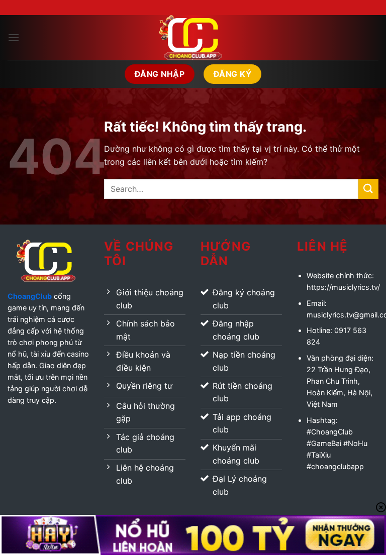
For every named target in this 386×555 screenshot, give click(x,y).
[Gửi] (368, 188)
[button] (14, 37)
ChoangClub (30, 296)
